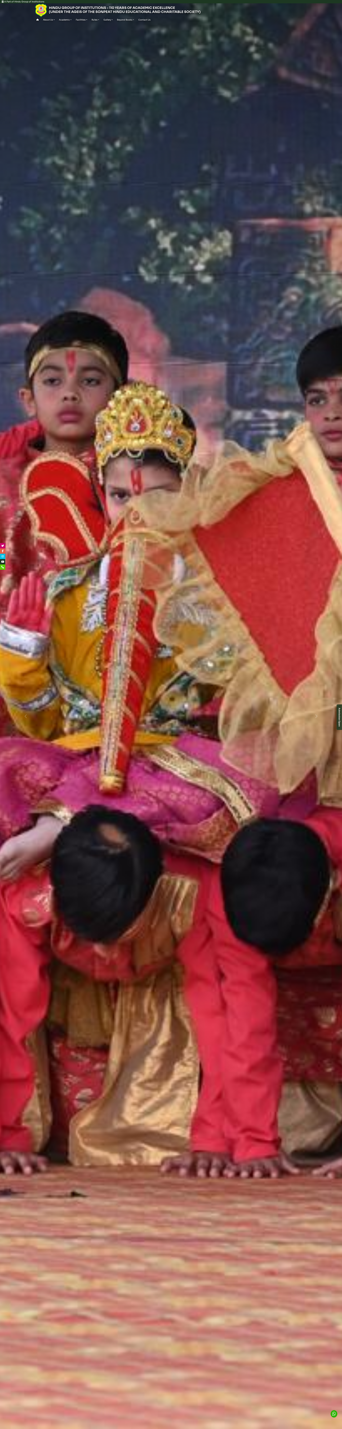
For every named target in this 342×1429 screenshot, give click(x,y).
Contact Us (144, 19)
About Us (48, 19)
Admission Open (339, 717)
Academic (64, 19)
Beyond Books (124, 19)
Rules (95, 19)
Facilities (81, 19)
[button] (25, 716)
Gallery (107, 19)
